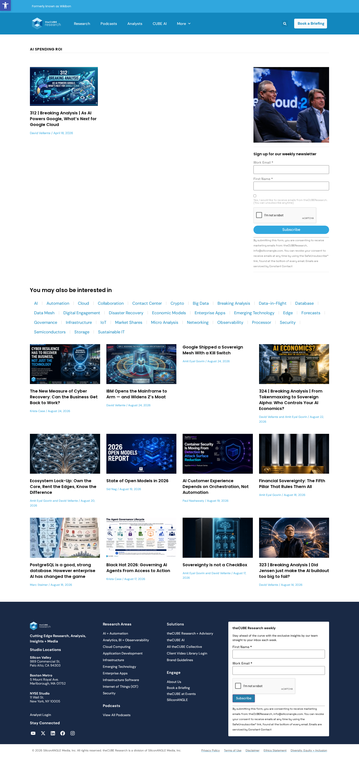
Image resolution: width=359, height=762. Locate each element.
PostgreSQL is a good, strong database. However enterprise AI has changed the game (62, 570)
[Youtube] (33, 733)
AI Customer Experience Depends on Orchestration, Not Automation (216, 486)
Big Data (201, 303)
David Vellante (40, 133)
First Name (263, 179)
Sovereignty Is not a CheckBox (215, 565)
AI (36, 303)
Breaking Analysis (234, 303)
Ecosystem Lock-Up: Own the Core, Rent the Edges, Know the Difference (63, 486)
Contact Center (147, 303)
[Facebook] (62, 733)
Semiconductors (50, 332)
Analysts (134, 23)
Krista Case (37, 411)
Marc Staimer (39, 585)
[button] (5, 5)
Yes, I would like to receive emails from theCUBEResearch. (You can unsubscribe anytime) (290, 201)
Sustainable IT (111, 332)
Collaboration (111, 303)
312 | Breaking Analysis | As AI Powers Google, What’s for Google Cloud (63, 118)
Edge (288, 313)
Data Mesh (44, 313)
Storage (81, 332)
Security (288, 322)
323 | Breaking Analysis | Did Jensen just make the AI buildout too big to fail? (294, 570)
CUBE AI (160, 23)
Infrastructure (79, 322)
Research (82, 23)
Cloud (83, 303)
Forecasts (310, 313)
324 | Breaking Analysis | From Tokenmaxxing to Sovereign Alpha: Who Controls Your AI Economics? (290, 399)
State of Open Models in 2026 (137, 481)
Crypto (177, 303)
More (181, 23)
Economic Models (169, 313)
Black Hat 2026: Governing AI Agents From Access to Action (138, 568)
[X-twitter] (43, 733)
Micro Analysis (164, 322)
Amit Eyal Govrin (194, 361)
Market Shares (128, 322)
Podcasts (109, 23)
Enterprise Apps (210, 313)
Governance (45, 322)
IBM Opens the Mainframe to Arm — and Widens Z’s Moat (136, 394)
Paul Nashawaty (193, 501)
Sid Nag (111, 489)
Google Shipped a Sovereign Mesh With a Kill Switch (213, 350)
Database (304, 303)
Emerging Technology (254, 313)
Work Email (263, 162)
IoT (103, 322)
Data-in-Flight (272, 303)
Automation (58, 303)
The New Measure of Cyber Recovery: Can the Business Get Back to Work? (64, 397)
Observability (230, 322)
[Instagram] (72, 733)
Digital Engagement (81, 313)
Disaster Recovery (126, 313)
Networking (198, 322)
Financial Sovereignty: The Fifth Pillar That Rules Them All (292, 483)
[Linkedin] (53, 733)
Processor (261, 322)
